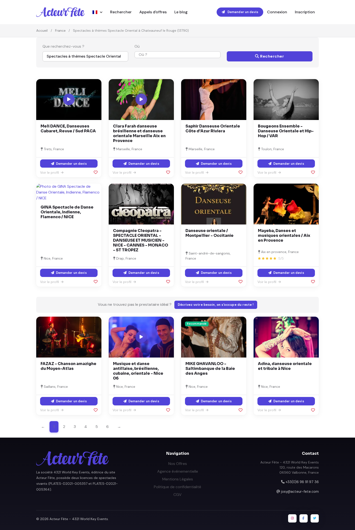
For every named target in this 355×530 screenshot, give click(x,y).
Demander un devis (242, 12)
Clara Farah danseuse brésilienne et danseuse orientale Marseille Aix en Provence (139, 133)
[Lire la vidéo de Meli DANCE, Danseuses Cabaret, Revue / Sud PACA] (69, 99)
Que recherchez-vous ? (63, 46)
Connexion (277, 12)
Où (137, 46)
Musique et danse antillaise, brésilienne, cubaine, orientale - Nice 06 (138, 371)
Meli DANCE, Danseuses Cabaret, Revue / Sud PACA (68, 129)
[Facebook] (303, 518)
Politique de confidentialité (177, 486)
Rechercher (121, 12)
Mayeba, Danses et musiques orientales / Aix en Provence (284, 235)
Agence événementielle (177, 471)
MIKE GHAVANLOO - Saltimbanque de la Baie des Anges (210, 368)
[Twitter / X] (315, 518)
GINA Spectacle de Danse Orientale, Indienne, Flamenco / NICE (67, 212)
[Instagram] (292, 518)
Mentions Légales (177, 479)
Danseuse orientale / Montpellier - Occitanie (209, 233)
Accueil (42, 30)
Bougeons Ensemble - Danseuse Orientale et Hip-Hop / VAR (286, 131)
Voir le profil (50, 172)
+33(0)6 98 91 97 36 (302, 482)
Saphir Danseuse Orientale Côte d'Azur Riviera (212, 129)
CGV (177, 494)
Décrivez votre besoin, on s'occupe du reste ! (216, 305)
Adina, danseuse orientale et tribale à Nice (285, 366)
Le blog (181, 12)
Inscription (305, 12)
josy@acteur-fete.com (300, 491)
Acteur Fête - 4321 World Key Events (79, 519)
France (60, 30)
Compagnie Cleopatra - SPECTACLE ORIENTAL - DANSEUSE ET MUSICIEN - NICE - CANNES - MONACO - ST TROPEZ (140, 240)
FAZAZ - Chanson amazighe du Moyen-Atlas (68, 366)
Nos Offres (177, 463)
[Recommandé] (213, 336)
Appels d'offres (153, 12)
